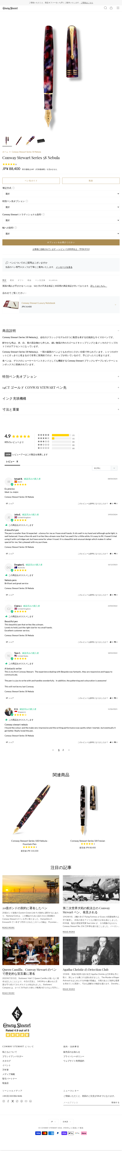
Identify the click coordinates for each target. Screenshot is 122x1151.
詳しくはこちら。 (98, 286)
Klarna (53, 280)
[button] (111, 503)
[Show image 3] (30, 141)
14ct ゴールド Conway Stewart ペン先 (34, 387)
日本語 (65, 1122)
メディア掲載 (8, 1074)
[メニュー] (118, 8)
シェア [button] (11, 503)
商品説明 (9, 330)
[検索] (105, 8)
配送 (12, 280)
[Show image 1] (7, 141)
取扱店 (5, 1083)
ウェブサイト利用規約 (73, 1061)
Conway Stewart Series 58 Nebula (19, 497)
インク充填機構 (14, 398)
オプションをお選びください (61, 242)
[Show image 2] (18, 141)
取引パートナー (9, 1078)
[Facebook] (8, 1101)
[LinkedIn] (30, 1101)
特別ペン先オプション (19, 376)
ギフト (21, 280)
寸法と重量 (10, 409)
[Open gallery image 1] (61, 75)
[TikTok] (17, 1101)
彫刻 (91, 180)
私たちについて (9, 1052)
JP (52, 1122)
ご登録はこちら (87, 2)
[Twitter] (12, 1101)
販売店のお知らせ (71, 1052)
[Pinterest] (21, 1101)
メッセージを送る (64, 267)
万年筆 (5, 1069)
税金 (30, 280)
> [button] (69, 750)
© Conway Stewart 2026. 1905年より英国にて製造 (61, 1128)
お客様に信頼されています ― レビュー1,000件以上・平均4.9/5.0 (61, 249)
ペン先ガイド (31, 180)
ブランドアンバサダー (12, 1056)
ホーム (5, 152)
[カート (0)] (111, 8)
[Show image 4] (41, 141)
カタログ (6, 1061)
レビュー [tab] (10, 461)
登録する (115, 1102)
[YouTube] (26, 1101)
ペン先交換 (40, 280)
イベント (6, 1065)
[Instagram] (3, 1101)
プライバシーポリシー (73, 1056)
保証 (4, 280)
